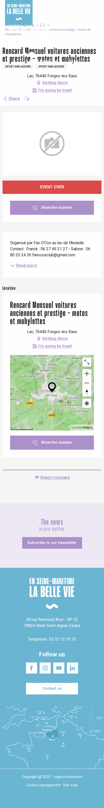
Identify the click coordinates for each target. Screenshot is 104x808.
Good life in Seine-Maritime (52, 7)
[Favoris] (84, 42)
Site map (70, 785)
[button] (95, 42)
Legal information (67, 777)
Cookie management (43, 785)
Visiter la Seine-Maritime (87, 7)
